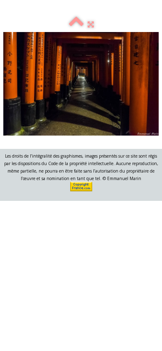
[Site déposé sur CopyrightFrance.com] (81, 186)
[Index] (76, 24)
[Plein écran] (91, 24)
